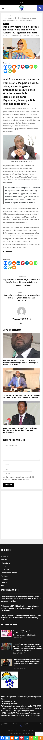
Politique (6, 23)
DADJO (3, 615)
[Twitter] (10, 67)
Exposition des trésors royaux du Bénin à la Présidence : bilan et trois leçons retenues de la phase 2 (21, 282)
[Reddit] (14, 67)
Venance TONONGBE (12, 36)
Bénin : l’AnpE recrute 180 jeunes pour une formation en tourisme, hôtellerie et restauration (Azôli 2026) (21, 618)
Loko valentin (6, 597)
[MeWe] (27, 67)
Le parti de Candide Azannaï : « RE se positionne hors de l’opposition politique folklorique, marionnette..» (20, 430)
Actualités (4, 556)
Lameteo (4, 582)
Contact (18, 730)
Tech (3, 586)
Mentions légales (27, 730)
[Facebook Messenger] (5, 71)
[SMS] (10, 71)
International (5, 563)
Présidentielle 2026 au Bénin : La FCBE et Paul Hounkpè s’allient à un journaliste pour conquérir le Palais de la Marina (20, 362)
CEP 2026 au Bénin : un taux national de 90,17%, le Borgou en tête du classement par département (20, 608)
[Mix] (31, 67)
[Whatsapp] (35, 67)
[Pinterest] (23, 67)
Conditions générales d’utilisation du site (20, 733)
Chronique (5, 569)
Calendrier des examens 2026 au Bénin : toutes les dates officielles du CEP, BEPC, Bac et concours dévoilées (21, 599)
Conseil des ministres (9, 573)
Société (4, 560)
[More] (14, 71)
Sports (3, 566)
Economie (4, 579)
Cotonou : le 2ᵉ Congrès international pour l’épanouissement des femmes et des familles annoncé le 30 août (26, 633)
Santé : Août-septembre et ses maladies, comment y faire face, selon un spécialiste (22, 298)
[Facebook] (5, 67)
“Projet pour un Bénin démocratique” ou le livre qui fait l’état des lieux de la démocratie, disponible (21, 396)
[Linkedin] (18, 67)
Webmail (10, 730)
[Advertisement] (21, 515)
